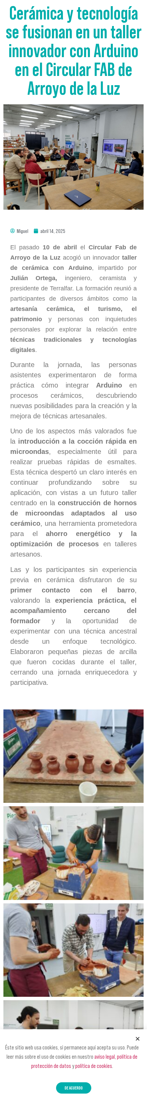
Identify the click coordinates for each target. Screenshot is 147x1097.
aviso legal (104, 1056)
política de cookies (93, 1065)
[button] (73, 1088)
